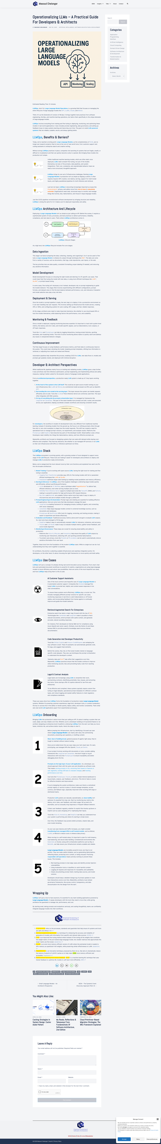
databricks (57, 942)
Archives (113, 72)
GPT (63, 110)
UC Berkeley (56, 486)
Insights (99, 3)
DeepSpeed (43, 479)
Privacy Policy (57, 1141)
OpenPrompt (53, 513)
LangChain (39, 400)
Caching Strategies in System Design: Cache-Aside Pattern (42, 1022)
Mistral (80, 110)
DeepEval (47, 433)
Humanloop (67, 533)
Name (40, 1069)
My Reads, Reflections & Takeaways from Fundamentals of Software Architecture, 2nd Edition (66, 1024)
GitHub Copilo (58, 642)
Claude (72, 110)
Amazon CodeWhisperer (75, 642)
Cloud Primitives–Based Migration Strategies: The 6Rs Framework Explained (90, 1022)
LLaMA (67, 110)
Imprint (51, 1141)
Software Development (72, 973)
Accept (124, 1139)
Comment (41, 1054)
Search (110, 18)
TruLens (41, 524)
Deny (138, 1139)
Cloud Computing (115, 45)
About (115, 3)
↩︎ (53, 931)
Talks (107, 3)
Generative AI (56, 971)
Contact (121, 3)
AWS (82, 960)
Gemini (85, 747)
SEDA (93, 3)
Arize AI (51, 533)
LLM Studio (51, 524)
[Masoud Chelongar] (35, 3)
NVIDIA (41, 491)
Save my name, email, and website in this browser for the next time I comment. (64, 1086)
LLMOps (84, 971)
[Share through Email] (66, 965)
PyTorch (97, 491)
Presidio (63, 538)
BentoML (52, 495)
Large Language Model (68, 971)
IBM (50, 931)
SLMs (91, 142)
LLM (79, 971)
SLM (90, 971)
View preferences (152, 1139)
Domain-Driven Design (117, 48)
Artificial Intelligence (66, 27)
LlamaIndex (48, 400)
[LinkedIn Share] (57, 965)
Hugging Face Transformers (48, 475)
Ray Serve (42, 495)
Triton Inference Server (52, 491)
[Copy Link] (76, 965)
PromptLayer (50, 332)
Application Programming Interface (114, 37)
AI (34, 971)
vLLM (59, 394)
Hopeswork (47, 955)
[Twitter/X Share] (61, 965)
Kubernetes (51, 842)
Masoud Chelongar (48, 3)
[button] (157, 1119)
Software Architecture (56, 973)
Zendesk (81, 584)
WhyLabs (57, 533)
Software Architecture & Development (87, 27)
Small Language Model (40, 973)
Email (40, 1077)
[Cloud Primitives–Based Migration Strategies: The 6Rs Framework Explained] (90, 1007)
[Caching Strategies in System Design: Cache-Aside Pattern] (43, 1007)
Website (70, 1077)
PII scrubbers (73, 538)
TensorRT (84, 491)
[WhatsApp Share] (71, 965)
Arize (40, 332)
